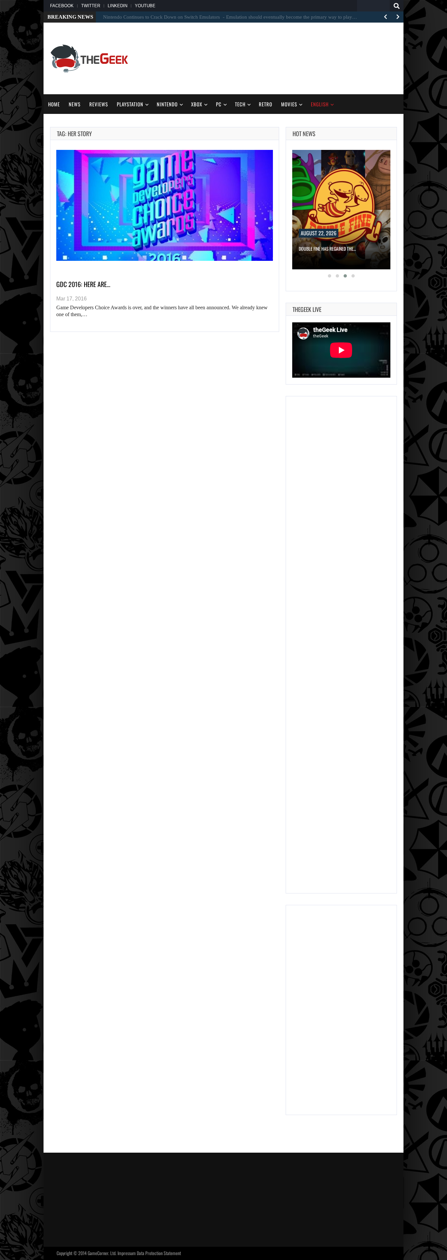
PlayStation (130, 104)
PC (219, 104)
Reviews (98, 104)
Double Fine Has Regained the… (327, 248)
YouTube (145, 5)
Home (54, 104)
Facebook (62, 5)
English (320, 104)
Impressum (126, 1253)
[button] (329, 276)
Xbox (196, 104)
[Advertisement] (278, 57)
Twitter (90, 5)
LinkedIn (117, 5)
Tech (240, 104)
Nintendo (167, 104)
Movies (289, 104)
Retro (265, 104)
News (74, 104)
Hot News (304, 133)
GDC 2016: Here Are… (83, 284)
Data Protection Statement (159, 1253)
